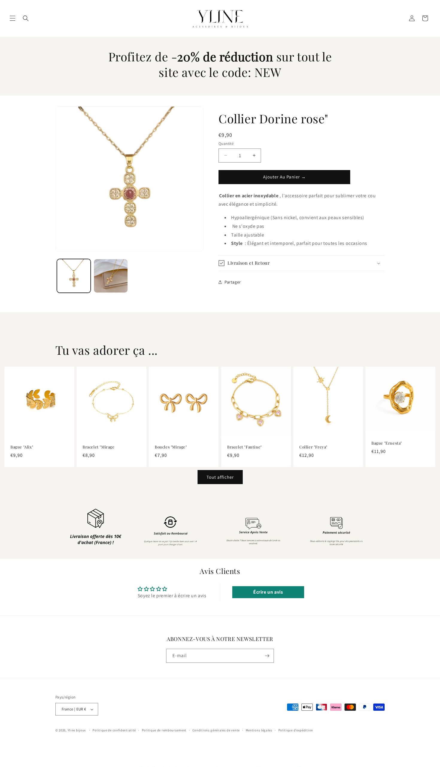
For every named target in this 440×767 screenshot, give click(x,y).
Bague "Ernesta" (386, 443)
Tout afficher (220, 477)
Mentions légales (259, 730)
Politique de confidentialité (114, 730)
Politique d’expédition (295, 730)
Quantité (226, 143)
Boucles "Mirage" (171, 447)
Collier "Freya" (313, 447)
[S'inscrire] (267, 656)
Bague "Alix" (21, 447)
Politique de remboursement (164, 730)
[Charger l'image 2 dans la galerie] (111, 276)
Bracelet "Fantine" (244, 447)
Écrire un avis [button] (268, 592)
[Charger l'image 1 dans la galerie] (74, 276)
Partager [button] (232, 281)
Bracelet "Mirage (99, 447)
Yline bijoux (77, 730)
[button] (12, 18)
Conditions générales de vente (216, 730)
